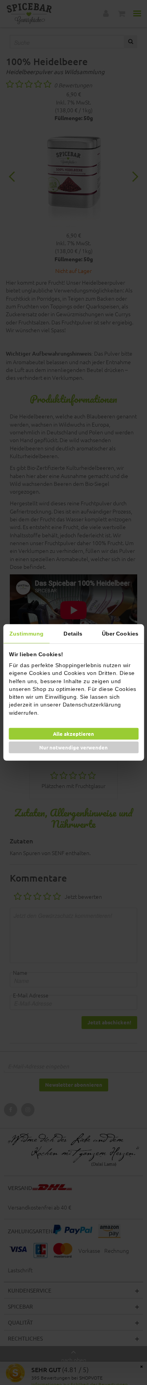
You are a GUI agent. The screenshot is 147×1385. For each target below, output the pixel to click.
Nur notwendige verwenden (73, 747)
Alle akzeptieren (73, 733)
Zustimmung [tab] (26, 634)
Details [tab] (73, 634)
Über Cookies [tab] (120, 634)
